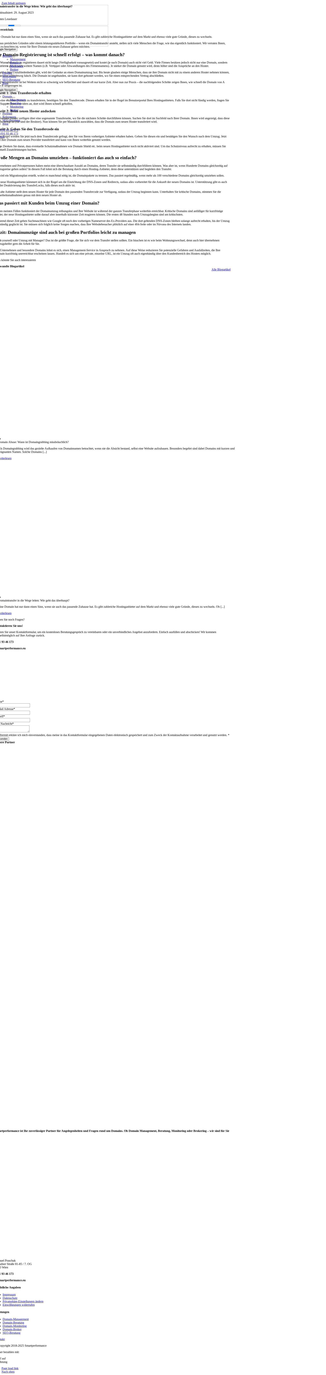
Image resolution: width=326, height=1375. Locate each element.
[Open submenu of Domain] (13, 56)
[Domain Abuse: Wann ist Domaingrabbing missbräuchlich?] (117, 357)
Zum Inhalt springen (14, 3)
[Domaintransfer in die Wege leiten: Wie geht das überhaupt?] (117, 529)
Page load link (10, 1368)
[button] (23, 1301)
